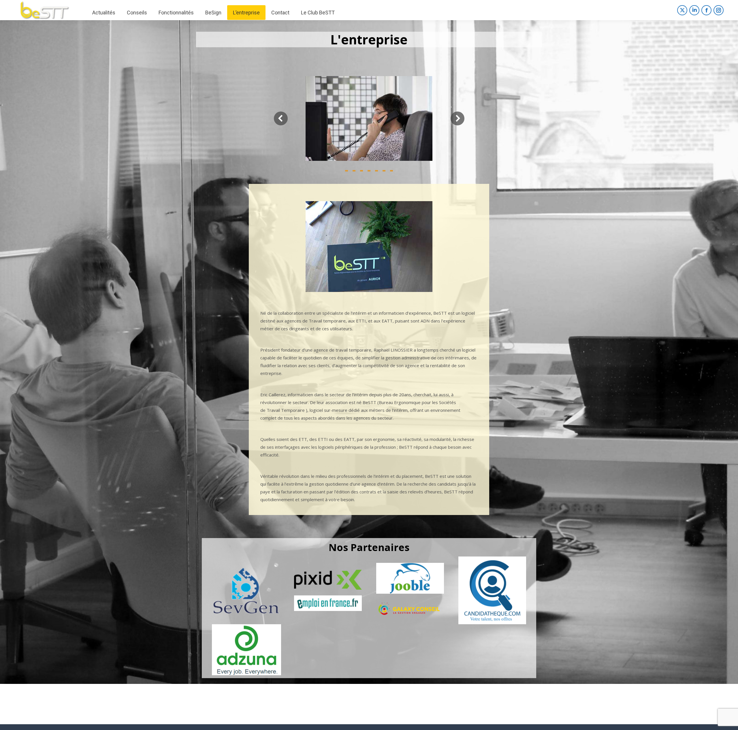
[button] (346, 170)
